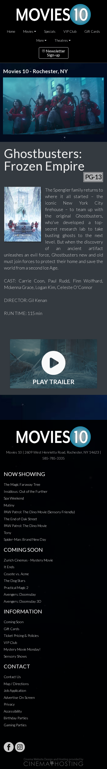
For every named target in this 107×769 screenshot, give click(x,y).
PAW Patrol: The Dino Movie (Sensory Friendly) (39, 512)
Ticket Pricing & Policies (21, 635)
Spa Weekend (14, 498)
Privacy (9, 704)
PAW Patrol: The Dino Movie (25, 525)
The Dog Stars (14, 580)
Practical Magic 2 (16, 587)
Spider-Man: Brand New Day (25, 539)
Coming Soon (14, 622)
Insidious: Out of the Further (26, 491)
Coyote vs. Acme (16, 574)
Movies (28, 31)
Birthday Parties (16, 718)
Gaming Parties (15, 725)
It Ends (9, 567)
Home (11, 31)
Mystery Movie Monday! (22, 649)
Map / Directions (16, 684)
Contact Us (12, 677)
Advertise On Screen (19, 697)
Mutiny (9, 505)
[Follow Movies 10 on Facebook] (9, 747)
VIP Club (69, 31)
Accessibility (13, 711)
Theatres (61, 40)
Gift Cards (92, 31)
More (40, 40)
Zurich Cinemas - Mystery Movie (28, 560)
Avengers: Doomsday (20, 594)
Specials (49, 31)
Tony (7, 532)
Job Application (15, 690)
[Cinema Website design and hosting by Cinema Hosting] (53, 762)
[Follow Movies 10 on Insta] (20, 747)
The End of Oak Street (20, 519)
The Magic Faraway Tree (22, 484)
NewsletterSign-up (55, 52)
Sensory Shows (15, 656)
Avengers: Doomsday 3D (22, 601)
